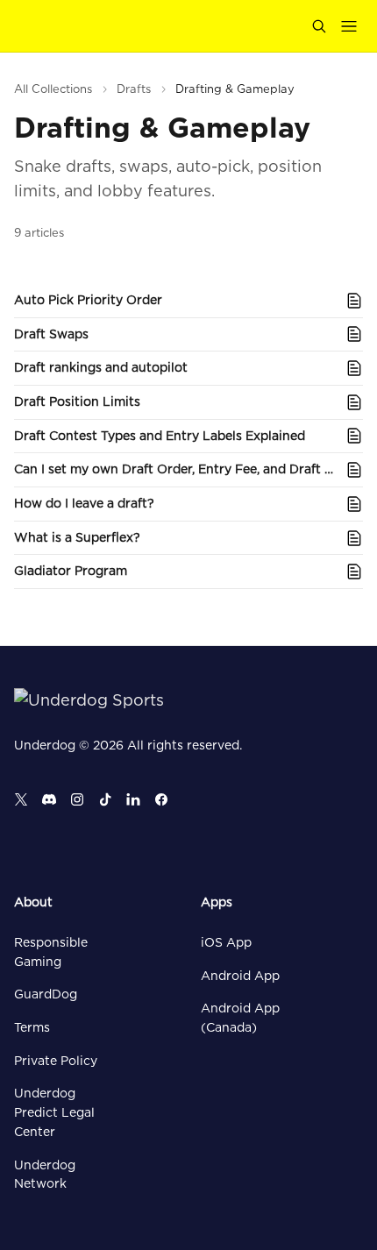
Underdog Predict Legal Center (54, 1112)
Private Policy (55, 1061)
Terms (32, 1027)
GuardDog (45, 994)
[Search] (319, 26)
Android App (240, 976)
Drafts (134, 89)
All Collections (53, 89)
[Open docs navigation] (349, 26)
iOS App (226, 942)
